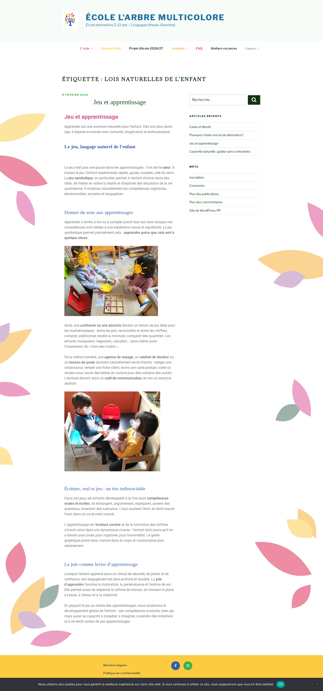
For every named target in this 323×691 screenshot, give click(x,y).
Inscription (196, 177)
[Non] (317, 684)
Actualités (178, 48)
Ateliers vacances (224, 48)
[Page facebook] (175, 665)
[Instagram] (187, 665)
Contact (250, 48)
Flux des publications (204, 194)
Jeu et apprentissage (119, 102)
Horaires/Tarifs (111, 48)
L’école (84, 48)
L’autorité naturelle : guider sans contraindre (219, 151)
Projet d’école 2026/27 (146, 48)
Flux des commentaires (205, 202)
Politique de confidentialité (121, 673)
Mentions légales (115, 665)
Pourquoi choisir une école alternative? (216, 135)
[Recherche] (254, 99)
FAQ (199, 48)
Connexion (197, 185)
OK (281, 684)
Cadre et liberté (200, 127)
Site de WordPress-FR (205, 210)
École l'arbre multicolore (155, 17)
